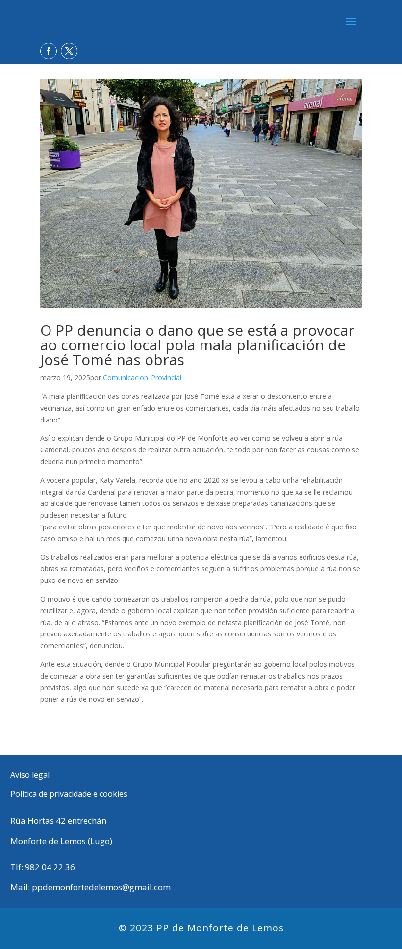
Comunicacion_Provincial (142, 377)
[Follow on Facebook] (48, 51)
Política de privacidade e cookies (68, 794)
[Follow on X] (69, 51)
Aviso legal (30, 774)
